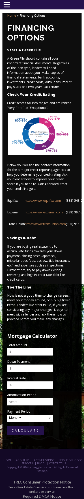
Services (27, 463)
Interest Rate (16, 378)
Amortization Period (21, 395)
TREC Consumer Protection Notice (42, 482)
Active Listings (44, 460)
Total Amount (17, 345)
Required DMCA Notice (42, 496)
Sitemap (42, 471)
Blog (41, 463)
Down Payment (18, 361)
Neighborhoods (70, 460)
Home (11, 15)
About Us (22, 460)
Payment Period (18, 411)
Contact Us (57, 463)
